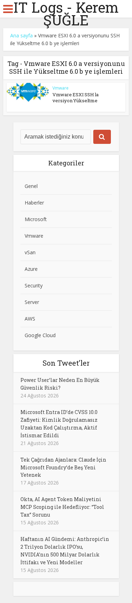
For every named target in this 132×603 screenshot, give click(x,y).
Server (32, 302)
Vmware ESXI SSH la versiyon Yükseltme (75, 97)
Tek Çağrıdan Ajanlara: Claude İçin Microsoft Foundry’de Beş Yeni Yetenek (63, 467)
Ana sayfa (21, 35)
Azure (31, 269)
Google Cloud (40, 335)
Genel (31, 186)
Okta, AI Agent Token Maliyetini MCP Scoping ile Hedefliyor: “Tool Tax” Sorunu (62, 507)
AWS (30, 318)
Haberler (34, 202)
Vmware (60, 88)
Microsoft (36, 219)
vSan (30, 252)
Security (34, 285)
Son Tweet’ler (66, 362)
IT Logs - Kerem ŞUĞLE (66, 13)
